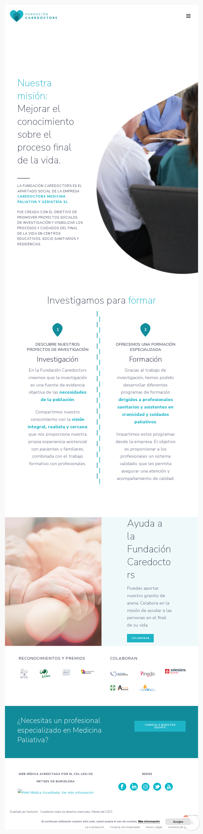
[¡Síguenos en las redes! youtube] (169, 787)
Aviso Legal (154, 827)
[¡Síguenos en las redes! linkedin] (134, 787)
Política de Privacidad (125, 827)
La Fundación (94, 827)
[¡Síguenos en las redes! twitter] (157, 787)
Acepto (178, 821)
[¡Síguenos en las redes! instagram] (146, 787)
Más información (149, 821)
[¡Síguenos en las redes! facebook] (122, 787)
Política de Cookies (181, 827)
